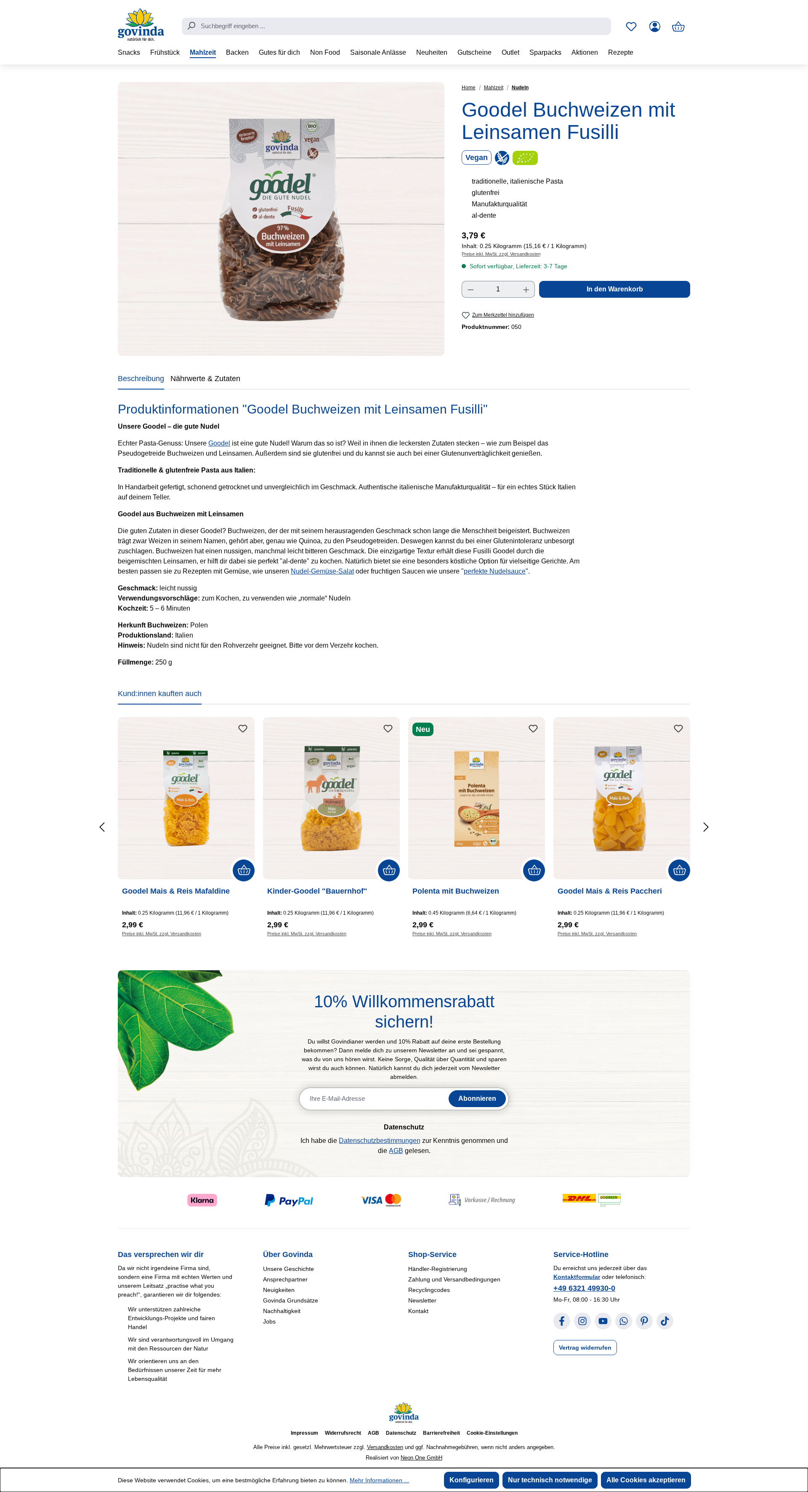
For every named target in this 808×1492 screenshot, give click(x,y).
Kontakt (418, 1311)
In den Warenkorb (615, 289)
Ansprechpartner (285, 1279)
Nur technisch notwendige (550, 1480)
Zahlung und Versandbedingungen (454, 1279)
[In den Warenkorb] (244, 870)
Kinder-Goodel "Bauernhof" (317, 891)
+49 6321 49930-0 (584, 1288)
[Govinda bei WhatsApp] (623, 1321)
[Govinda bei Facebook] (561, 1321)
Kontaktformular (576, 1276)
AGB (396, 1150)
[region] (281, 219)
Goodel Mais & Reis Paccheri (610, 891)
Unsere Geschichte (288, 1268)
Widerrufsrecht (343, 1433)
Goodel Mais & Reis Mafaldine (176, 891)
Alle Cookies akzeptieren (646, 1480)
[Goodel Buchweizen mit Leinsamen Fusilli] (281, 219)
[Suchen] (191, 26)
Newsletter (422, 1300)
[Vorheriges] (103, 827)
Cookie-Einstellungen (492, 1433)
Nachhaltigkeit (281, 1311)
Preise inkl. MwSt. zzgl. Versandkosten (501, 253)
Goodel (219, 443)
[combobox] (396, 26)
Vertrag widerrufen (585, 1347)
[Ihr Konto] (655, 26)
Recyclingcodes (429, 1289)
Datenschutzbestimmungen (379, 1140)
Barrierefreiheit (441, 1433)
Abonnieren (477, 1098)
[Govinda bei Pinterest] (644, 1321)
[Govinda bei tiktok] (664, 1321)
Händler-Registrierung (437, 1268)
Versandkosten (385, 1447)
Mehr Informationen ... (379, 1480)
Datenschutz (401, 1433)
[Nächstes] (705, 827)
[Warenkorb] (678, 26)
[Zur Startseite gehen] (141, 24)
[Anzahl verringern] (470, 289)
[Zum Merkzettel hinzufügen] (242, 729)
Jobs (269, 1321)
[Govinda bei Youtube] (603, 1321)
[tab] (141, 380)
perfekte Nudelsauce (495, 571)
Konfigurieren (471, 1480)
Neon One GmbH (421, 1458)
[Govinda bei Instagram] (582, 1321)
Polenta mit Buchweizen (455, 891)
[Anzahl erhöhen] (526, 289)
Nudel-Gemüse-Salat (322, 571)
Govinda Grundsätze (290, 1300)
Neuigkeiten (279, 1289)
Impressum (304, 1433)
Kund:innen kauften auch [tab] (160, 693)
